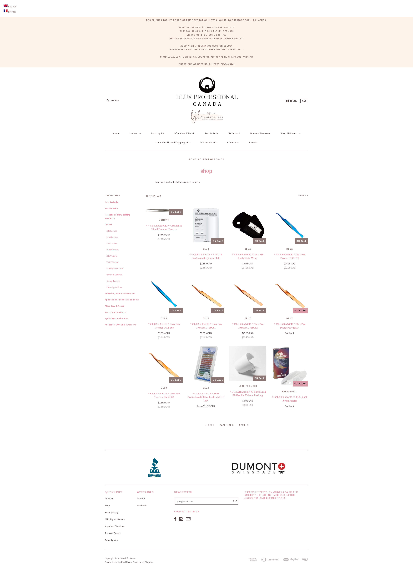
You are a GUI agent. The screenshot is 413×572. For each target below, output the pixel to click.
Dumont (164, 219)
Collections (206, 159)
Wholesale (142, 505)
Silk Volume (111, 255)
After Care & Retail (184, 133)
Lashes (134, 133)
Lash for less (248, 386)
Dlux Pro (141, 498)
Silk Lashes (111, 230)
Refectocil (234, 133)
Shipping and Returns (115, 519)
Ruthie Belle (211, 133)
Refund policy (111, 540)
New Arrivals (111, 202)
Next (242, 425)
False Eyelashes (114, 287)
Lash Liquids (157, 133)
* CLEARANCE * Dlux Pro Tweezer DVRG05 (164, 395)
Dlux (206, 248)
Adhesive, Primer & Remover (120, 293)
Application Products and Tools (122, 299)
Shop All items (289, 133)
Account (252, 142)
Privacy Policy (111, 512)
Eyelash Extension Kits (116, 318)
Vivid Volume (112, 262)
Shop (107, 505)
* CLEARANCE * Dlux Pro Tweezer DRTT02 (289, 256)
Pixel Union (126, 562)
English (12, 6)
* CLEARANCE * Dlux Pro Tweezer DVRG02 (247, 325)
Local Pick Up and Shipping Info (173, 142)
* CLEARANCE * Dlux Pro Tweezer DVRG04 (289, 325)
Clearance (232, 142)
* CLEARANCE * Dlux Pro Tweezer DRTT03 (164, 325)
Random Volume (114, 274)
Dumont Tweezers (260, 133)
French (12, 11)
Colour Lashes (113, 280)
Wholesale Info (208, 142)
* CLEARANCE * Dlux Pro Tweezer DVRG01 (206, 325)
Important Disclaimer (115, 526)
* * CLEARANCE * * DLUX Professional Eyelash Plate (205, 256)
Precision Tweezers (115, 312)
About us (109, 498)
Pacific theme (111, 562)
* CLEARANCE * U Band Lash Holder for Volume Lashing (248, 393)
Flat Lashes (111, 243)
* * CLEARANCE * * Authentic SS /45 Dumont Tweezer (164, 227)
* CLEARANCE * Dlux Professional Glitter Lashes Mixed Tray (205, 397)
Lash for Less (128, 558)
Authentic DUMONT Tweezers (120, 324)
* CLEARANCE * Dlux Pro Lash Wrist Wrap (247, 256)
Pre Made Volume (114, 268)
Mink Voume (112, 249)
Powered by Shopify (142, 562)
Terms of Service (113, 533)
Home (116, 133)
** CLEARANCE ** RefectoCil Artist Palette (289, 398)
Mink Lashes (112, 237)
